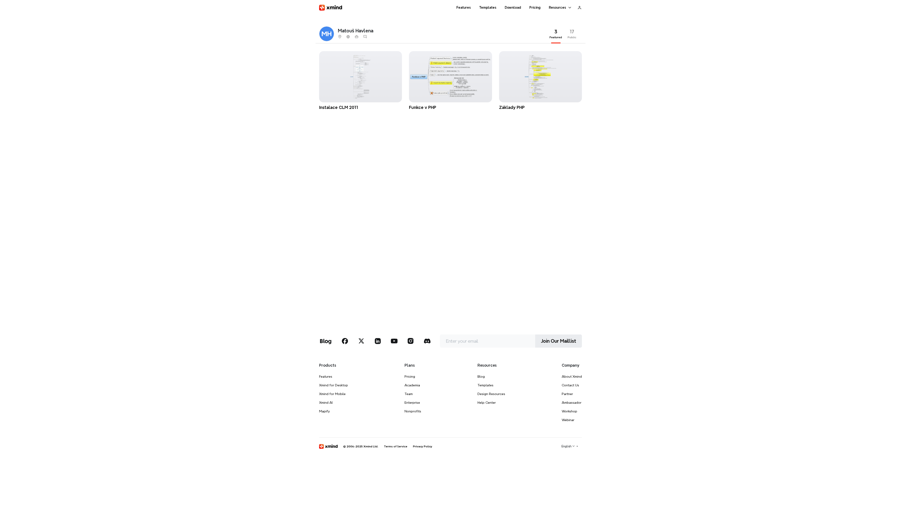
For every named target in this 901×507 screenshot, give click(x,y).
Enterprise (412, 402)
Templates (485, 385)
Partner (567, 394)
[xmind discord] (427, 341)
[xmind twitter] (361, 341)
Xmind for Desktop (333, 385)
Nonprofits (413, 411)
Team (409, 394)
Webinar (568, 420)
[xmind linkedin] (377, 341)
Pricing (410, 376)
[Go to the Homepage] (330, 8)
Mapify (324, 411)
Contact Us (570, 385)
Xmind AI (326, 402)
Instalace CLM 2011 (338, 107)
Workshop (569, 411)
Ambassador (571, 402)
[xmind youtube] (394, 341)
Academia (412, 385)
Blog (481, 376)
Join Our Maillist (558, 341)
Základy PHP (512, 107)
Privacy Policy (422, 446)
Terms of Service (395, 446)
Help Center (486, 402)
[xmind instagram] (410, 341)
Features (325, 376)
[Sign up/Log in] (579, 7)
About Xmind (572, 376)
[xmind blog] (325, 341)
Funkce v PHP (422, 107)
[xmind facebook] (344, 341)
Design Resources (491, 394)
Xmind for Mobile (332, 394)
